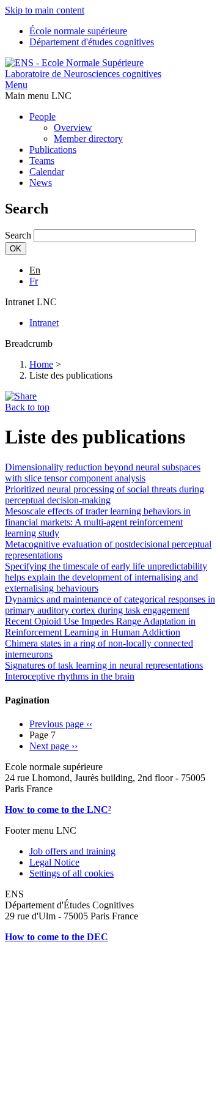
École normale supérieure (78, 31)
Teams (41, 160)
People (42, 116)
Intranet (44, 322)
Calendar (46, 171)
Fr (33, 281)
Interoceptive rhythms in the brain (69, 676)
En (34, 270)
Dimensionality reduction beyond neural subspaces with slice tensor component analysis (102, 472)
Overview (73, 127)
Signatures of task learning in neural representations (104, 665)
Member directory (88, 138)
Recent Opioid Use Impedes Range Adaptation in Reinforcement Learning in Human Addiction (100, 626)
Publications (52, 149)
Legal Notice (54, 862)
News (40, 182)
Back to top (27, 407)
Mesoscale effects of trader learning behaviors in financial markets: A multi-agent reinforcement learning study (98, 522)
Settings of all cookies (71, 873)
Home (41, 364)
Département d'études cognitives (91, 42)
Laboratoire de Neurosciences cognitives (83, 74)
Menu (16, 85)
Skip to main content (44, 10)
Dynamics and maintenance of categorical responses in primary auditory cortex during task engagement (110, 604)
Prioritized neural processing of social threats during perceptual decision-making (104, 494)
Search (18, 235)
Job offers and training (72, 851)
